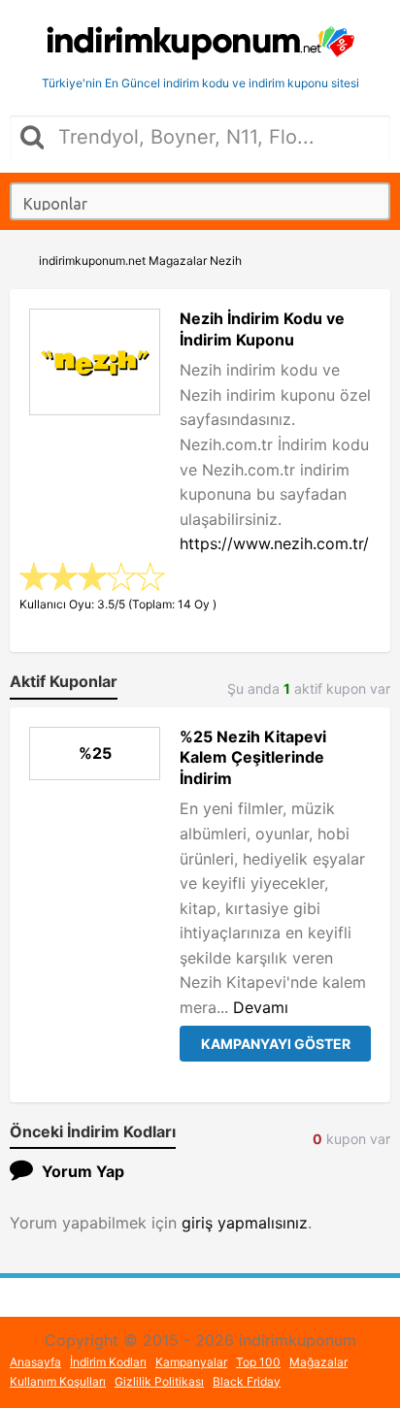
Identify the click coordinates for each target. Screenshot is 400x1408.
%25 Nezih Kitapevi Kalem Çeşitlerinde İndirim (253, 757)
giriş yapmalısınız (245, 1222)
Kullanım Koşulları (58, 1381)
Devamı (260, 1007)
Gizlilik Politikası (159, 1381)
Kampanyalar (191, 1362)
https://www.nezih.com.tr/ (274, 543)
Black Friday (247, 1381)
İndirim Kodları (108, 1362)
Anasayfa (35, 1362)
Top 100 (258, 1362)
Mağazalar (318, 1362)
